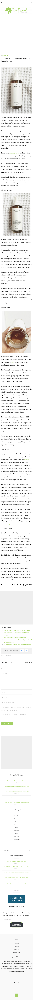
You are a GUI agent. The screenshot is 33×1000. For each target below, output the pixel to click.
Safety (16, 833)
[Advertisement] (16, 33)
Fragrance (16, 819)
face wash (27, 460)
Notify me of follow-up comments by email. (15, 714)
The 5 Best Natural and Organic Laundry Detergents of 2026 (16, 786)
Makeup (16, 827)
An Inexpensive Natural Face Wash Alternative (17, 645)
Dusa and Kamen (6, 655)
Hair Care (16, 824)
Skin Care (5, 55)
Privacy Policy (16, 952)
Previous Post (7, 662)
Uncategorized (16, 839)
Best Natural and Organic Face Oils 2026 (15, 637)
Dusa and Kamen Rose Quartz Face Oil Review (17, 630)
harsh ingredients (14, 153)
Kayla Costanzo (5, 64)
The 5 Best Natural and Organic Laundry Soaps (16, 780)
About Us (16, 943)
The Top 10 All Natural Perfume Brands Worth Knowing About (16, 791)
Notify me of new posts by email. (12, 719)
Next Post (27, 662)
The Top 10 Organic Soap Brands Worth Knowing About (16, 797)
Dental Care (16, 816)
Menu (4, 2)
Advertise (16, 949)
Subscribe (16, 925)
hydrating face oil (9, 524)
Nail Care (16, 830)
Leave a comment (27, 64)
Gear (16, 822)
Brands (16, 844)
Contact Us (16, 946)
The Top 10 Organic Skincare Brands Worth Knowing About (16, 802)
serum (13, 362)
